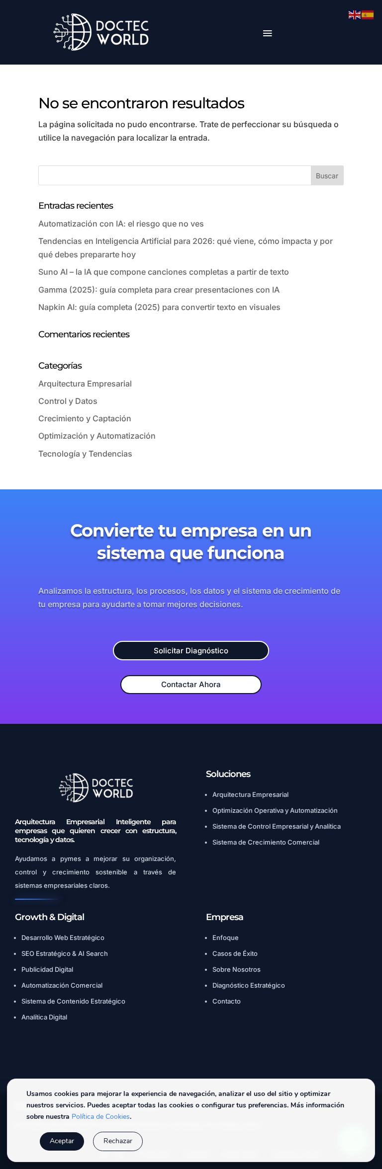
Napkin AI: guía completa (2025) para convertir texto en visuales (159, 307)
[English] (355, 14)
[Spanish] (368, 14)
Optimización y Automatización (97, 436)
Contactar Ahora (191, 684)
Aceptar (62, 1141)
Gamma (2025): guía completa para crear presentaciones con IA (159, 290)
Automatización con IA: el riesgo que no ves (121, 224)
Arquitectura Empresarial (85, 384)
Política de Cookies (101, 1116)
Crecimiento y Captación (84, 418)
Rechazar (117, 1141)
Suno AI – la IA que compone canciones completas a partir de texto (163, 272)
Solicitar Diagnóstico (191, 650)
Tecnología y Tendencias (85, 454)
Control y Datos (67, 401)
